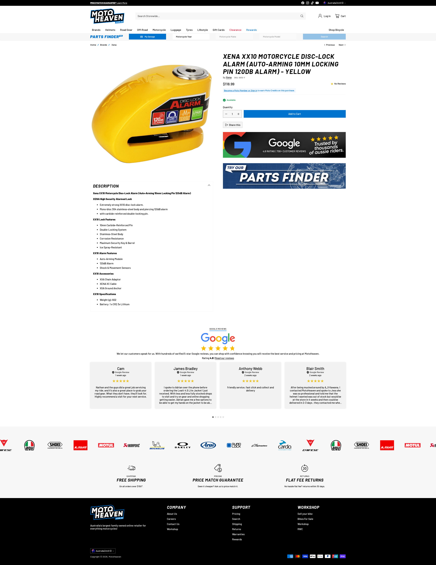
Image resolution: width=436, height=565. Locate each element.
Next (341, 45)
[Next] (345, 385)
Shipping (237, 523)
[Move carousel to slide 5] (223, 417)
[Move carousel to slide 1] (213, 417)
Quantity (227, 107)
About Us (172, 513)
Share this (234, 124)
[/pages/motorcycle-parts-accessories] (284, 176)
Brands (103, 44)
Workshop (172, 529)
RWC (300, 529)
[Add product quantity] (238, 114)
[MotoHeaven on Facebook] (303, 3)
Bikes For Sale (305, 518)
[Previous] (90, 385)
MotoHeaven (115, 556)
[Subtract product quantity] (226, 114)
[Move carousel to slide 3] (218, 417)
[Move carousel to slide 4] (220, 417)
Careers (171, 518)
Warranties (238, 534)
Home (93, 44)
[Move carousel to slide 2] (215, 417)
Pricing (236, 513)
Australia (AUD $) (335, 3)
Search (236, 518)
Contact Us (173, 523)
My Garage (150, 36)
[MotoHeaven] (107, 16)
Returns (236, 529)
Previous (330, 45)
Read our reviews (224, 358)
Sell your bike (305, 513)
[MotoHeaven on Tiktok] (312, 3)
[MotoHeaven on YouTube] (317, 3)
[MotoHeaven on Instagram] (307, 3)
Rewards (237, 539)
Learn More (123, 3)
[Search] (302, 16)
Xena (114, 44)
